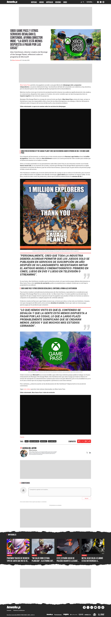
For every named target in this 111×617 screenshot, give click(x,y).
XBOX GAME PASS (34, 441)
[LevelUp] (50, 615)
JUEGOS (41, 2)
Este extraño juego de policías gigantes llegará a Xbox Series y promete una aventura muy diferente (68, 562)
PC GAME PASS (52, 441)
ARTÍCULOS (49, 2)
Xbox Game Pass (25, 85)
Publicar (86, 498)
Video (65, 2)
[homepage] (12, 2)
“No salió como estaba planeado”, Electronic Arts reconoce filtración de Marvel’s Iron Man (43, 562)
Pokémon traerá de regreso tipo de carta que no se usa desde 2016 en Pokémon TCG (18, 560)
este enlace (27, 389)
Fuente (22, 437)
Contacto (9, 610)
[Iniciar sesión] (81, 2)
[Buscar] (83, 2)
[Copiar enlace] (89, 441)
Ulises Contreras (16, 60)
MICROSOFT (44, 441)
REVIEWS (58, 2)
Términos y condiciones (19, 610)
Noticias (9, 555)
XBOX (26, 441)
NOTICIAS (34, 2)
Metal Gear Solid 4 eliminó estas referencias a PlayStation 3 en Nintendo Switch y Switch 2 (92, 562)
